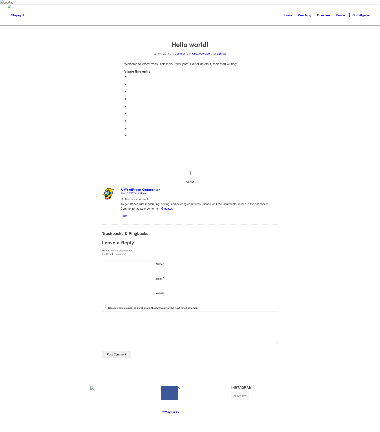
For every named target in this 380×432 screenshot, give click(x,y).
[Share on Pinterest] (130, 98)
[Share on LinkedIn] (130, 106)
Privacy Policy (170, 412)
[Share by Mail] (130, 135)
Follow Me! (240, 395)
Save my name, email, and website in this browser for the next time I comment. (153, 307)
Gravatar (166, 208)
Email (160, 278)
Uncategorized (201, 53)
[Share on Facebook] (130, 76)
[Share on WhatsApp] (130, 91)
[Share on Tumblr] (130, 113)
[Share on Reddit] (130, 128)
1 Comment (179, 53)
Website (160, 293)
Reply (124, 215)
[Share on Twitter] (130, 84)
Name (160, 264)
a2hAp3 (222, 53)
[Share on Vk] (130, 120)
